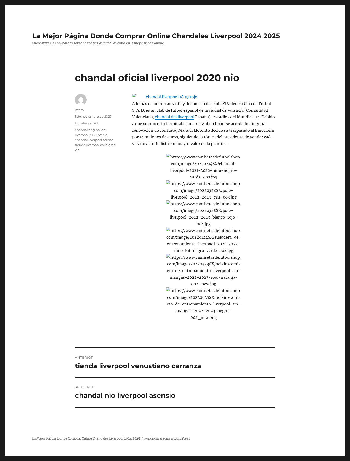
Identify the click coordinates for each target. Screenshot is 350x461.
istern (79, 110)
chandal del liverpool (174, 117)
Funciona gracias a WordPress (167, 438)
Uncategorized (86, 123)
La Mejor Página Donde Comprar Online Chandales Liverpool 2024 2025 (156, 36)
